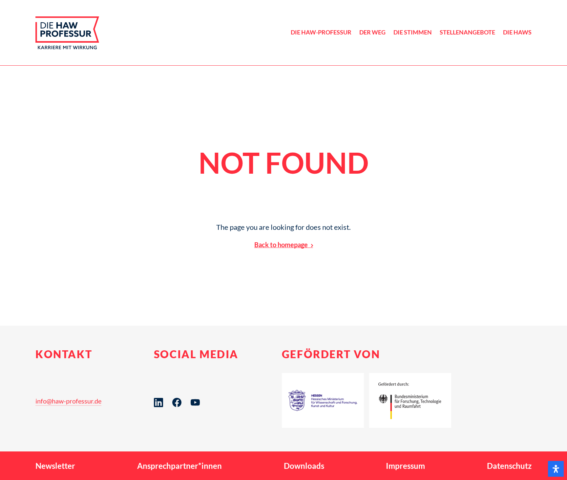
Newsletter (55, 465)
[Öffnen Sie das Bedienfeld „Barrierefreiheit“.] (556, 469)
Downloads (304, 465)
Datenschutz (509, 465)
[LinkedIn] (158, 413)
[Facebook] (176, 413)
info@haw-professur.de (68, 401)
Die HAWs (517, 32)
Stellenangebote (467, 32)
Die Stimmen (412, 32)
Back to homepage (281, 244)
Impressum (405, 465)
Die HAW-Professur (321, 32)
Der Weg (372, 32)
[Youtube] (195, 413)
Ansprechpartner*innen (179, 465)
